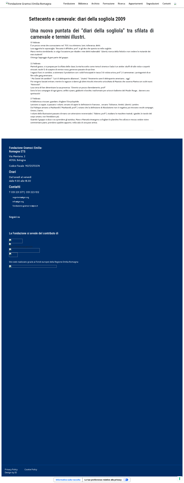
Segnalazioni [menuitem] (152, 3)
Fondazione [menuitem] (69, 3)
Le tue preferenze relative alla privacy (103, 479)
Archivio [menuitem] (95, 3)
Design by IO (11, 472)
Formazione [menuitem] (108, 3)
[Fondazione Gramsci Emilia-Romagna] (28, 3)
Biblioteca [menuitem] (83, 3)
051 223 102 (32, 192)
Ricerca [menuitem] (121, 3)
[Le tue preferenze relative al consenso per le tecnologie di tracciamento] (179, 478)
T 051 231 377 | (17, 192)
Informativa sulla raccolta (68, 479)
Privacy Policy (11, 469)
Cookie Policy (31, 469)
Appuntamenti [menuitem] (136, 3)
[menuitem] (175, 3)
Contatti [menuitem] (166, 3)
